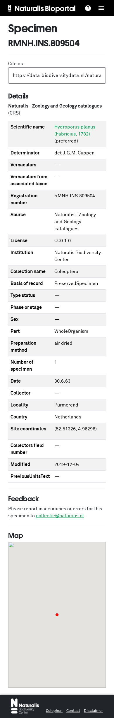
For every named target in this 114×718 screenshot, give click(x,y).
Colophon (54, 711)
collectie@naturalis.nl (60, 515)
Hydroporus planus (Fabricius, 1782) (74, 130)
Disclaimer (93, 711)
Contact (73, 711)
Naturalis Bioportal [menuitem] (45, 8)
